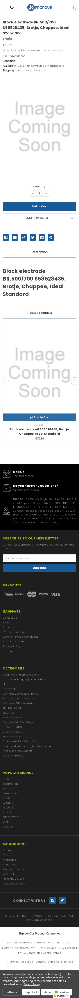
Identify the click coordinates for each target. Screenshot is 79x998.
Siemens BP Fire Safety (18, 722)
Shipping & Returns (15, 641)
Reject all (31, 992)
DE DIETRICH (12, 817)
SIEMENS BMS (12, 731)
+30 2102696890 (23, 476)
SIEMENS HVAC (13, 717)
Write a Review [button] (52, 50)
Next (74, 381)
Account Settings (14, 883)
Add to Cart (42, 417)
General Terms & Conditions (20, 636)
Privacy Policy (11, 646)
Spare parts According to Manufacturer (28, 746)
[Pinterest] (51, 237)
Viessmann (10, 793)
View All (8, 826)
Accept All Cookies (56, 992)
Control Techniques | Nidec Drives (24, 679)
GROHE (8, 802)
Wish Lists (9, 874)
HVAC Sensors (66, 947)
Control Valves (52, 952)
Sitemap (8, 651)
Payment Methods (15, 632)
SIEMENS (9, 779)
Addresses (9, 864)
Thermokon (10, 783)
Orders (7, 850)
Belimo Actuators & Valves (54, 942)
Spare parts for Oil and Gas (20, 741)
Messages (9, 859)
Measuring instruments (17, 750)
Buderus (8, 807)
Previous (5, 381)
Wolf (5, 821)
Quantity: (39, 186)
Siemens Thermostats (21, 942)
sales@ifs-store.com (26, 489)
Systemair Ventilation (15, 947)
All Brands (12, 961)
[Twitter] (33, 237)
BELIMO (8, 712)
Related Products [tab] (39, 312)
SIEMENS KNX (12, 727)
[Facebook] (6, 237)
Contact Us (10, 617)
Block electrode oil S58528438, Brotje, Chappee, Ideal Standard (39, 431)
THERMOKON (12, 708)
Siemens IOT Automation (19, 703)
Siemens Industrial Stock (18, 698)
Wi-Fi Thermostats (42, 947)
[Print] (24, 237)
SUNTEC (8, 812)
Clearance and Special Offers (21, 674)
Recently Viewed (13, 878)
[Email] (15, 237)
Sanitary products (14, 755)
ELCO (6, 798)
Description (39, 252)
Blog (6, 622)
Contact (40, 961)
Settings (11, 992)
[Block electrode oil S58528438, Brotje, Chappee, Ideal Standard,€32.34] (39, 372)
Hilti (5, 684)
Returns (8, 855)
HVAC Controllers (29, 952)
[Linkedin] (42, 237)
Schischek (9, 689)
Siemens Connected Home (20, 693)
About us (9, 627)
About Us (27, 961)
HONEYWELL (12, 736)
